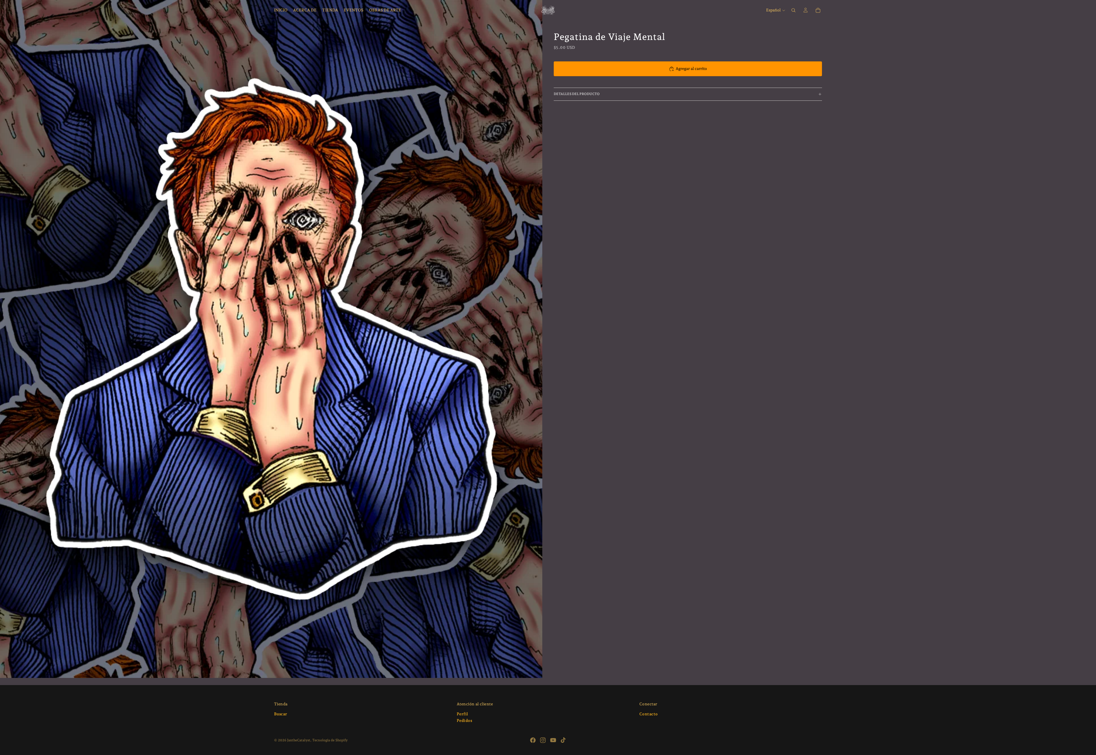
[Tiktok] (563, 740)
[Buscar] (793, 10)
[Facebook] (532, 740)
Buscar (280, 714)
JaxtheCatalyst (298, 740)
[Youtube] (553, 740)
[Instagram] (542, 740)
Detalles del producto (577, 94)
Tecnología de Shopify (330, 740)
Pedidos (464, 720)
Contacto (648, 714)
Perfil (462, 714)
